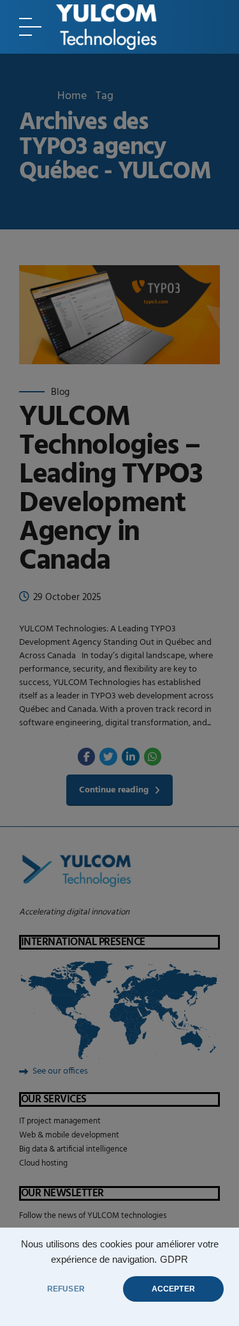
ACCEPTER (173, 1288)
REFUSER (66, 1288)
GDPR (174, 1259)
